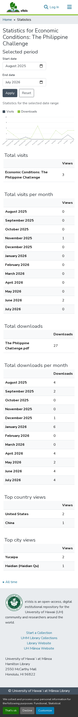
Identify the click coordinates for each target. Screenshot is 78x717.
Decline (27, 710)
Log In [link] (54, 7)
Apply (10, 93)
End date (9, 75)
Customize (45, 710)
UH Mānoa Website (39, 648)
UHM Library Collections (39, 638)
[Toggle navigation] (69, 7)
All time (10, 582)
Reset (26, 93)
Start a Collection (39, 632)
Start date (10, 59)
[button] (21, 7)
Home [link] (7, 19)
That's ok (10, 710)
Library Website (39, 643)
